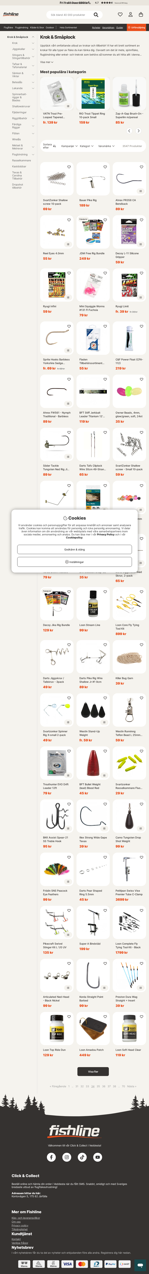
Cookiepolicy (74, 537)
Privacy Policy (105, 534)
